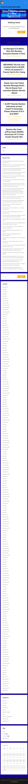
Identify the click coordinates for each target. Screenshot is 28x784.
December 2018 (6, 494)
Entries (5, 733)
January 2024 (5, 357)
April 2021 (5, 431)
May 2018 (5, 510)
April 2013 (5, 647)
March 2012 (5, 676)
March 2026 (5, 298)
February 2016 (6, 571)
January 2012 (5, 681)
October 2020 (5, 444)
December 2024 (6, 332)
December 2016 (6, 548)
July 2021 (5, 424)
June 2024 (5, 345)
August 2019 (5, 476)
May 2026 (5, 293)
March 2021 (5, 433)
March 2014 (5, 622)
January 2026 (5, 302)
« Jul (4, 769)
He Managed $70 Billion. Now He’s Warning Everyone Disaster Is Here (14, 51)
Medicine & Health (6, 712)
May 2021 (5, 429)
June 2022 (5, 399)
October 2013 (5, 634)
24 (4, 763)
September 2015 (6, 582)
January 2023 (5, 384)
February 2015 (6, 598)
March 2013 (5, 649)
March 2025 (5, 325)
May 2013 (5, 645)
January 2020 (5, 465)
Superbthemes (14, 781)
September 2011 (6, 688)
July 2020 (5, 451)
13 (14, 757)
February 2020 (6, 462)
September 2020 (6, 447)
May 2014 (5, 618)
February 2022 (6, 408)
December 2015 (6, 575)
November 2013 (6, 631)
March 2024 (5, 352)
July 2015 (5, 586)
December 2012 (6, 656)
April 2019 (5, 485)
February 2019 (6, 489)
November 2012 (6, 658)
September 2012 (6, 663)
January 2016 (5, 573)
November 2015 (6, 577)
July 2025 (5, 316)
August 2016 (5, 557)
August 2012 (5, 665)
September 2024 (6, 338)
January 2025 (5, 330)
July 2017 (5, 532)
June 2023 (5, 372)
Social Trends (5, 718)
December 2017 (6, 521)
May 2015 (5, 591)
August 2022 (5, 395)
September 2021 (6, 420)
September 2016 (6, 555)
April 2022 (5, 404)
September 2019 (6, 474)
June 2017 (5, 534)
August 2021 (5, 422)
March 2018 (5, 514)
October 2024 (5, 336)
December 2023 (6, 359)
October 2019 (5, 471)
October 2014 (5, 607)
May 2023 (5, 375)
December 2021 (6, 413)
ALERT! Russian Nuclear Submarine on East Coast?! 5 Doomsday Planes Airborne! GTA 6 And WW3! (14, 109)
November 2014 (6, 604)
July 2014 (5, 613)
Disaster (4, 700)
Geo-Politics (5, 707)
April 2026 (5, 296)
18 (7, 760)
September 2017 (6, 528)
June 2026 (5, 291)
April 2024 (5, 350)
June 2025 (5, 318)
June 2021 (5, 426)
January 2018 (5, 519)
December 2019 (6, 467)
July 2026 (5, 289)
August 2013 (5, 638)
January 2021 (5, 438)
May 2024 (5, 348)
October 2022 (5, 390)
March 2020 (5, 460)
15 (20, 757)
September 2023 (6, 366)
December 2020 (6, 440)
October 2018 (5, 498)
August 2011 (5, 690)
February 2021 (6, 435)
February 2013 (6, 652)
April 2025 (5, 323)
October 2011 (5, 685)
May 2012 (5, 672)
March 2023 (5, 379)
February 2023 (6, 381)
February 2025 (6, 327)
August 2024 (5, 341)
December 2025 (6, 305)
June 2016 (5, 562)
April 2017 (5, 539)
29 (20, 763)
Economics (5, 703)
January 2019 (5, 492)
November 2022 (6, 388)
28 (17, 763)
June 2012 (5, 670)
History (4, 709)
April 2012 (5, 674)
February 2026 (6, 300)
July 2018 (5, 505)
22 (20, 760)
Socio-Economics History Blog (10, 7)
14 (17, 757)
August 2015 (5, 584)
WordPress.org (6, 738)
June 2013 (5, 643)
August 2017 (5, 530)
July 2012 (5, 667)
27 (14, 763)
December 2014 (6, 602)
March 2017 (5, 541)
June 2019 (5, 480)
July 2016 (5, 559)
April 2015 (5, 593)
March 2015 (5, 595)
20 (14, 760)
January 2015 (5, 600)
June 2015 (5, 589)
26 (10, 763)
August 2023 (5, 368)
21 (17, 760)
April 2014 (5, 620)
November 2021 (6, 415)
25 (7, 763)
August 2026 (5, 287)
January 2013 (5, 654)
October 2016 (5, 552)
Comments (6, 736)
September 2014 (6, 609)
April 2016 (5, 566)
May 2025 (5, 320)
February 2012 (6, 679)
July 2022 (5, 397)
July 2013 (5, 640)
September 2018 (6, 501)
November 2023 (6, 361)
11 (7, 757)
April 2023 (5, 377)
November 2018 (6, 496)
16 (23, 757)
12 (10, 757)
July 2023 (5, 370)
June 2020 (5, 453)
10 (4, 757)
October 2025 (5, 309)
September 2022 (6, 393)
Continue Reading (14, 120)
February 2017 (6, 544)
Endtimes (5, 705)
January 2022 (5, 411)
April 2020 (5, 458)
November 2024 (6, 334)
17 (4, 760)
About (4, 150)
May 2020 (5, 456)
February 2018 (6, 516)
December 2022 (6, 386)
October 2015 (5, 580)
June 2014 (5, 616)
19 (10, 760)
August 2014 (5, 611)
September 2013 (6, 636)
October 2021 (5, 417)
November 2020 (6, 442)
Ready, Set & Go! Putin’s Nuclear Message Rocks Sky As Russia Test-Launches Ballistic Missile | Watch (14, 88)
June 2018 (5, 507)
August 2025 (5, 314)
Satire (4, 714)
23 (23, 760)
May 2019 (5, 483)
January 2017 (5, 546)
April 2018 (5, 512)
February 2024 (6, 354)
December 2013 (6, 629)
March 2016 (5, 568)
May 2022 (5, 402)
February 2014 (6, 625)
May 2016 (5, 564)
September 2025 (6, 312)
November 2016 (6, 550)
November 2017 (6, 523)
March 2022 (5, 406)
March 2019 (5, 487)
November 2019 (6, 469)
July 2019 (5, 478)
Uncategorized (6, 721)
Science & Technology (7, 716)
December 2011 (6, 683)
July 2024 (5, 343)
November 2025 (6, 307)
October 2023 (5, 363)
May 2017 (5, 537)
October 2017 (5, 526)
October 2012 (5, 661)
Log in (4, 731)
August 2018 (5, 503)
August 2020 (5, 449)
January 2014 (5, 627)
